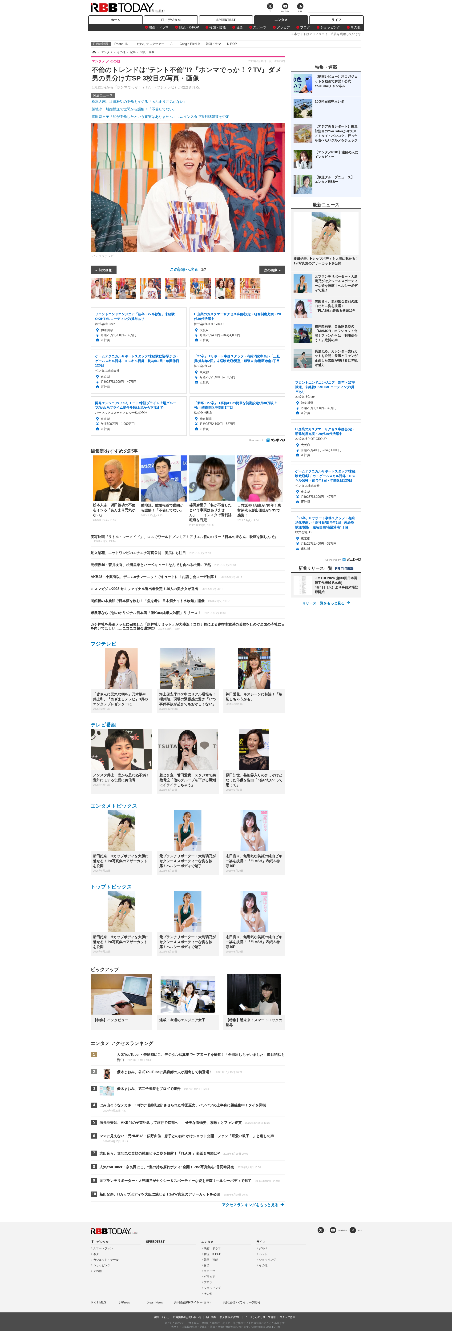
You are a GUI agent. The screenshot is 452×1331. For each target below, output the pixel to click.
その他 (355, 27)
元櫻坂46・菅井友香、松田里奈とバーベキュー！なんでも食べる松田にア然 (163, 565)
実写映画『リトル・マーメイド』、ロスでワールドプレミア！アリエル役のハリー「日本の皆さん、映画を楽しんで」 (184, 539)
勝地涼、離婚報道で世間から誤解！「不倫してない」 (134, 109)
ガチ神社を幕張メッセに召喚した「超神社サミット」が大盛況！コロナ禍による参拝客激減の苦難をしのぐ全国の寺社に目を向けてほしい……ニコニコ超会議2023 (188, 626)
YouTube (342, 1230)
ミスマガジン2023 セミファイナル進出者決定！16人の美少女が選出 (157, 589)
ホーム (116, 20)
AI (172, 44)
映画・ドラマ (159, 27)
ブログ (305, 27)
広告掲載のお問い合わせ (187, 1317)
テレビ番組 (103, 724)
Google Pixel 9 (190, 44)
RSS (360, 1230)
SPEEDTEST (226, 20)
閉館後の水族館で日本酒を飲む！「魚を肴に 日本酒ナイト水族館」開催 (160, 601)
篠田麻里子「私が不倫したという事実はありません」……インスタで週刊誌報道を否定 (160, 117)
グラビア (283, 27)
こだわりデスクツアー (149, 44)
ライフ (336, 20)
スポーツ (259, 27)
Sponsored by (257, 440)
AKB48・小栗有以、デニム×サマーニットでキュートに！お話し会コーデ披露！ (166, 577)
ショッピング (330, 27)
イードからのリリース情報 (260, 1317)
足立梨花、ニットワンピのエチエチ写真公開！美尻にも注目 (151, 553)
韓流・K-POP (189, 27)
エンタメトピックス (114, 806)
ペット (263, 1254)
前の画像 (105, 269)
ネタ (96, 1254)
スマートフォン (103, 1248)
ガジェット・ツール (106, 1259)
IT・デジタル (171, 20)
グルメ (263, 1248)
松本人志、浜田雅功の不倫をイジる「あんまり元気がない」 (139, 102)
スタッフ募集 (287, 1317)
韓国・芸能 (217, 27)
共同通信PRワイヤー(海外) (241, 1302)
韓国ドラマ (213, 44)
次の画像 (270, 269)
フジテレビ (104, 643)
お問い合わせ (161, 1317)
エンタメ (281, 20)
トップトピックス (111, 886)
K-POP (232, 44)
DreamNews (154, 1302)
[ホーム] (94, 52)
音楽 (239, 27)
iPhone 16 (121, 44)
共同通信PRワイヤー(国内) (192, 1302)
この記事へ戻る (188, 269)
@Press (124, 1302)
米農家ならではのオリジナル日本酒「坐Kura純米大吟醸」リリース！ (158, 613)
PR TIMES (98, 1302)
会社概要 (211, 1317)
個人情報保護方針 (230, 1317)
